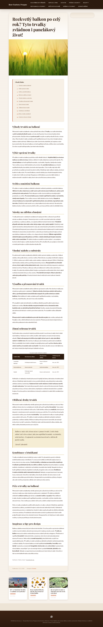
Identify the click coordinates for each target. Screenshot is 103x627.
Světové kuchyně (54, 6)
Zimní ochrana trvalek (24, 104)
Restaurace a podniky (38, 6)
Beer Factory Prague (18, 4)
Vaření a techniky (69, 6)
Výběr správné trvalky (24, 88)
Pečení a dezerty (74, 2)
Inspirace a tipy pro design (25, 117)
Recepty (86, 2)
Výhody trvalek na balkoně (25, 85)
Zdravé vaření (83, 6)
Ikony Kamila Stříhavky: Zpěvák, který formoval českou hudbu (37, 591)
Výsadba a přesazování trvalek (26, 101)
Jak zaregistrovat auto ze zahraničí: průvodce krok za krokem (58, 591)
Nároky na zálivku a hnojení (25, 95)
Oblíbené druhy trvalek (24, 107)
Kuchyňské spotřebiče (38, 2)
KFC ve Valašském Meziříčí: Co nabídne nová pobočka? (18, 590)
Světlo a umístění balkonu (25, 91)
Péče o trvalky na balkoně (25, 113)
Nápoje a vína (53, 2)
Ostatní (63, 2)
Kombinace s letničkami (24, 110)
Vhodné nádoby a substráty (25, 98)
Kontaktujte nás (30, 560)
